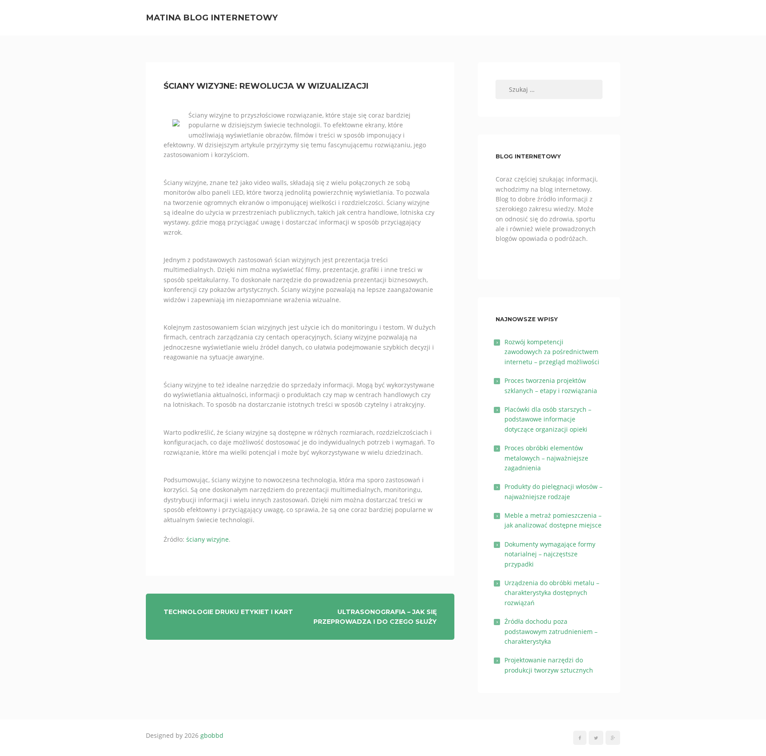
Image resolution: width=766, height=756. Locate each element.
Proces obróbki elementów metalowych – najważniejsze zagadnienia (546, 458)
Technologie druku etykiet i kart (228, 612)
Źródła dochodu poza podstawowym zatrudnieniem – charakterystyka (551, 631)
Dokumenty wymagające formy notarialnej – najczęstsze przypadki (549, 554)
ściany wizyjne (207, 539)
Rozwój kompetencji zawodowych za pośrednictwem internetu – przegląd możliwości (551, 352)
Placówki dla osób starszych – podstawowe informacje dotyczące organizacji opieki (547, 419)
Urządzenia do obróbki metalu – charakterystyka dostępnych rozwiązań (551, 593)
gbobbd (211, 735)
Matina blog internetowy (212, 17)
